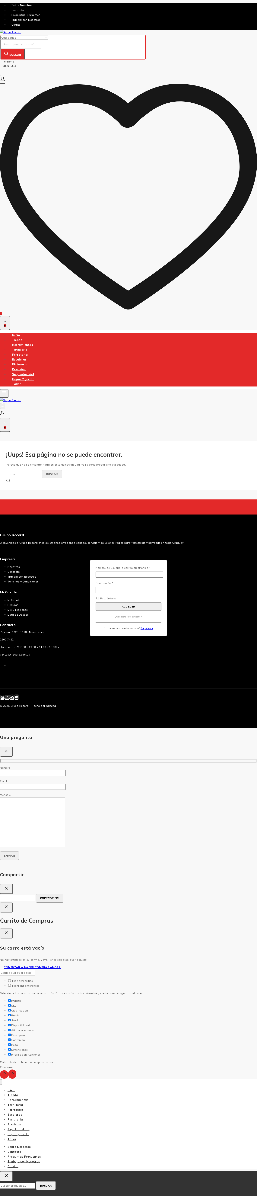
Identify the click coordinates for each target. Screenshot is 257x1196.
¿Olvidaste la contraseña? (128, 616)
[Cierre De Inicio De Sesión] (6, 907)
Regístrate (147, 628)
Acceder (128, 606)
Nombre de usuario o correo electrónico (128, 567)
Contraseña (112, 583)
